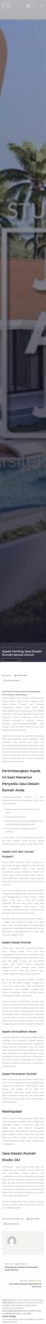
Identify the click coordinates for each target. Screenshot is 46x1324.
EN (33, 6)
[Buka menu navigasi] (41, 6)
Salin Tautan (13, 680)
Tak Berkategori (11, 660)
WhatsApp (22, 675)
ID (28, 6)
